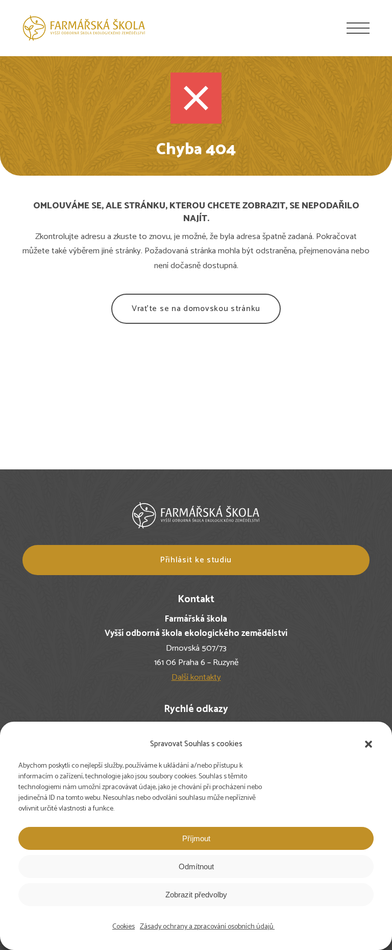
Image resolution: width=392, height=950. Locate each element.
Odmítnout (196, 866)
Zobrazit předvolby (196, 894)
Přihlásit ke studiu (196, 560)
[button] (368, 744)
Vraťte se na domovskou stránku (196, 309)
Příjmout (196, 838)
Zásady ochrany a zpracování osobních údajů (207, 927)
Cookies (123, 927)
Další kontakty (196, 677)
